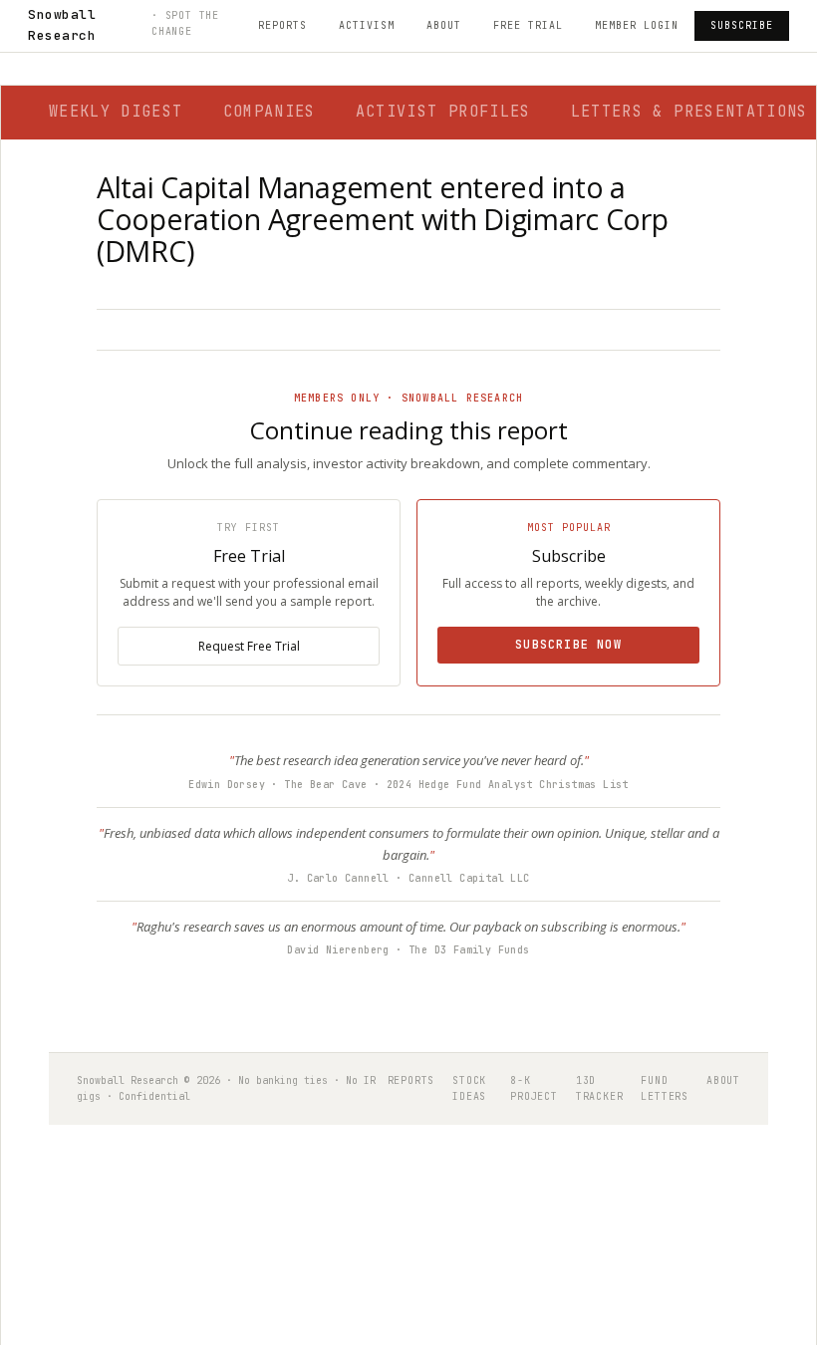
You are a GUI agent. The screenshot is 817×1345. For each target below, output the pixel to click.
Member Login (637, 25)
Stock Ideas (469, 1088)
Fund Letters (664, 1088)
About (443, 25)
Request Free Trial (249, 646)
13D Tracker (600, 1088)
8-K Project (534, 1088)
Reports (282, 25)
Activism (367, 25)
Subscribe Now (568, 645)
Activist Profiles (443, 112)
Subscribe (741, 25)
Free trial (528, 25)
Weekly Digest (116, 112)
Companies (269, 112)
